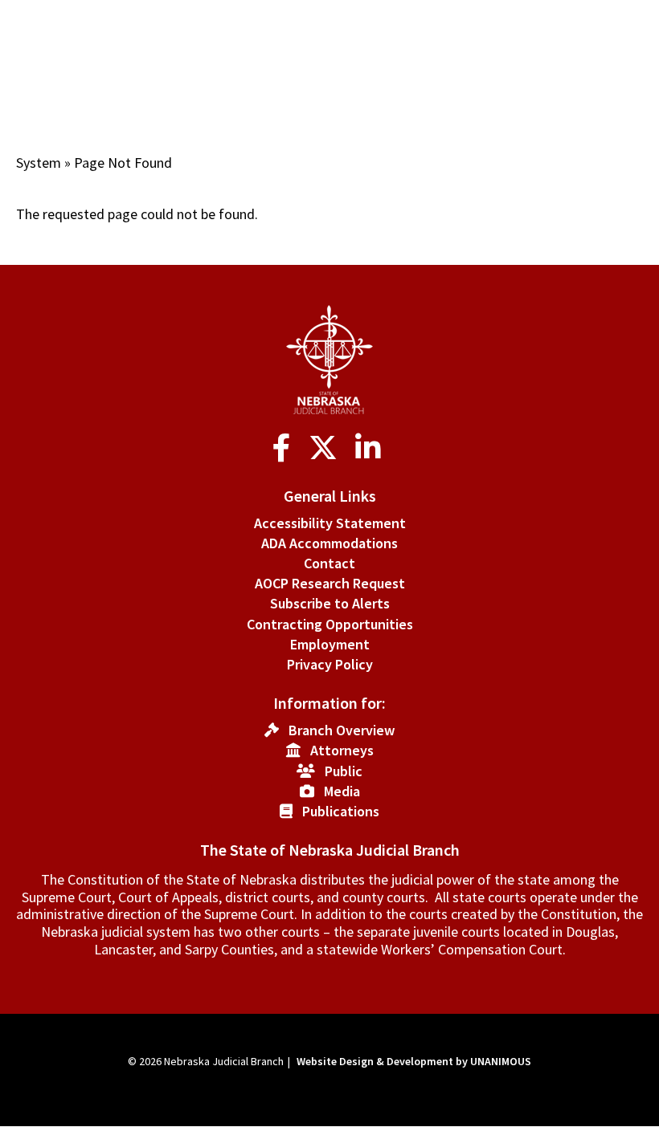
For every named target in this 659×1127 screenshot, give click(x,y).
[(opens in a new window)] (284, 448)
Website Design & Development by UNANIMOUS (414, 1061)
